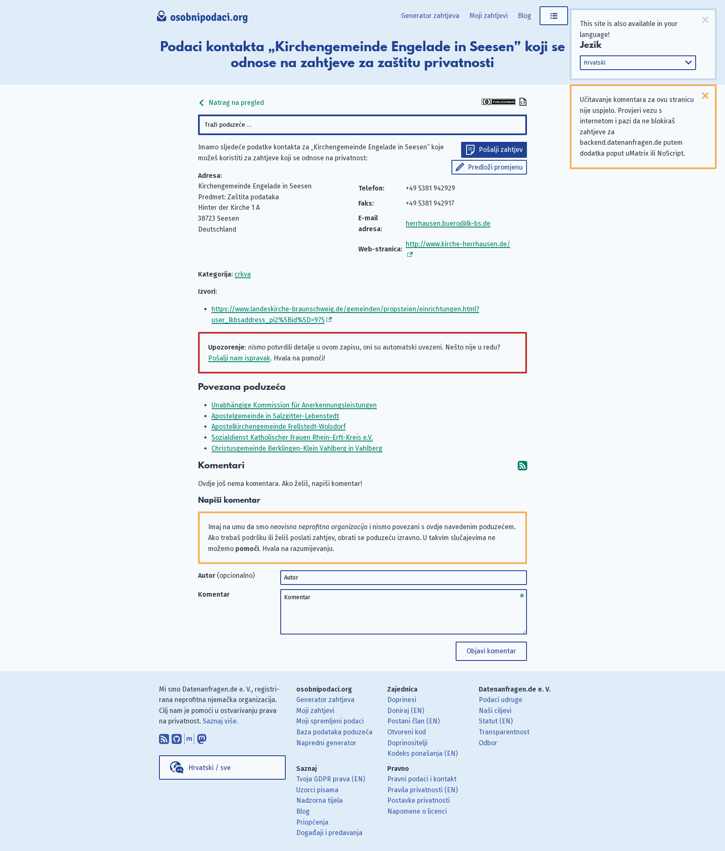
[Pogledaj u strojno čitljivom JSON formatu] (522, 103)
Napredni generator (326, 743)
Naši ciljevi (495, 711)
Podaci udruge (500, 700)
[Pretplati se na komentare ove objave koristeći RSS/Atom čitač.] (522, 465)
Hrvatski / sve (209, 768)
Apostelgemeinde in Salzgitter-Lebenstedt (275, 416)
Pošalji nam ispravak (239, 358)
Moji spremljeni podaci (330, 721)
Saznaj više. (220, 721)
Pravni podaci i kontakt (421, 779)
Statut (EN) (496, 721)
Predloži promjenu (495, 167)
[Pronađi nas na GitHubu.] (177, 737)
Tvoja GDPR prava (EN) (330, 779)
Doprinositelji (407, 743)
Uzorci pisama (317, 790)
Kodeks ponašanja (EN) (422, 753)
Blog (524, 16)
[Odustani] (705, 19)
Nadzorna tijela (319, 800)
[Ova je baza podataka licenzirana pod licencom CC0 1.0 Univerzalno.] (498, 103)
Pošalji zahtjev (501, 150)
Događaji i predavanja (329, 833)
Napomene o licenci (417, 811)
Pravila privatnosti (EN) (422, 790)
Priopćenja (312, 822)
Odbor (488, 743)
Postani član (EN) (413, 721)
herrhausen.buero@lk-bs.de (448, 223)
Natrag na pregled (235, 103)
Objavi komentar (491, 651)
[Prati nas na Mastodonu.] (202, 737)
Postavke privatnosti (418, 800)
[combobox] (362, 125)
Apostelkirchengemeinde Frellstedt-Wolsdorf (278, 427)
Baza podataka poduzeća (334, 732)
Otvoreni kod (406, 732)
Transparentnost (504, 732)
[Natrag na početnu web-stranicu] (202, 18)
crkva (243, 274)
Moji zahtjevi (488, 16)
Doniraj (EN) (405, 711)
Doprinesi (401, 700)
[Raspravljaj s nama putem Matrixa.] (189, 737)
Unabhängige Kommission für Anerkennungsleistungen (294, 405)
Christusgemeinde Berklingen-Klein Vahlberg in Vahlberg (296, 448)
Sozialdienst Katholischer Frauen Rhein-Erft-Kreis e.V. (292, 437)
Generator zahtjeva (430, 16)
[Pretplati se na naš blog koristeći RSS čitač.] (164, 737)
